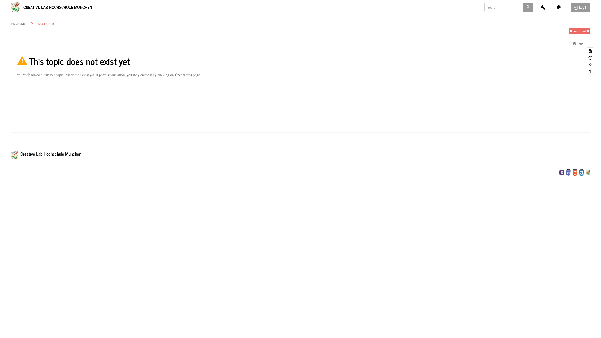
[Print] (574, 43)
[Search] (528, 7)
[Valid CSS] (581, 172)
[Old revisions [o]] (590, 57)
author (41, 23)
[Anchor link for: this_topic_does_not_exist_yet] (134, 60)
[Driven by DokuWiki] (588, 172)
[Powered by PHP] (568, 172)
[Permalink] (581, 43)
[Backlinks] (590, 64)
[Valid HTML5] (575, 172)
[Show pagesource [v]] (590, 51)
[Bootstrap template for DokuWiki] (561, 172)
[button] (545, 7)
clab (51, 23)
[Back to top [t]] (590, 71)
